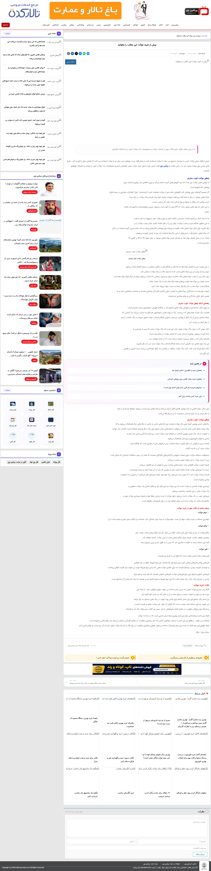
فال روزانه (56, 462)
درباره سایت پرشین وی (150, 864)
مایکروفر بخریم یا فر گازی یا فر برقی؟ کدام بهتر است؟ (183, 387)
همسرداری (126, 25)
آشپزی (143, 25)
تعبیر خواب (46, 25)
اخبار (167, 25)
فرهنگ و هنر (152, 25)
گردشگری (55, 25)
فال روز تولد (34, 462)
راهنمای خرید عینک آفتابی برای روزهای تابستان (185, 379)
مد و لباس (90, 25)
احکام (161, 25)
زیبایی (99, 25)
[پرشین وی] (197, 10)
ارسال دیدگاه (200, 854)
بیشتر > (7, 33)
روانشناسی (80, 25)
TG (88, 54)
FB (80, 54)
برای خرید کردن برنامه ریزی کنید (190, 396)
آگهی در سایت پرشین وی (17, 462)
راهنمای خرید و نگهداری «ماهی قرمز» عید (187, 370)
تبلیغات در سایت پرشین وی (171, 864)
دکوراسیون (107, 25)
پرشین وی (175, 25)
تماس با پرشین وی (190, 864)
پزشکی (71, 25)
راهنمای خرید (187, 645)
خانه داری (117, 25)
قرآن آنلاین (46, 462)
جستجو (5, 25)
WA (84, 54)
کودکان (135, 25)
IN (72, 54)
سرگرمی (63, 25)
